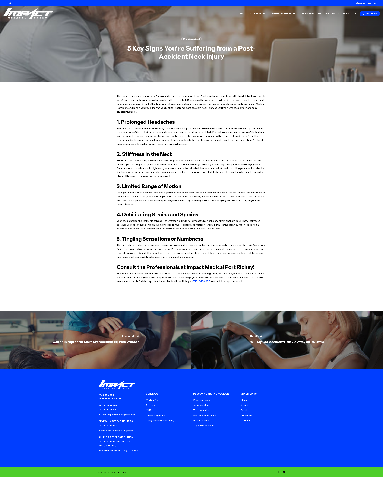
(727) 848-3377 (201, 281)
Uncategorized (191, 39)
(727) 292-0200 (107, 425)
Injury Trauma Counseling (160, 420)
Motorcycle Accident (205, 415)
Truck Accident (201, 410)
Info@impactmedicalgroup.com (115, 430)
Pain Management (156, 415)
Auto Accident (201, 405)
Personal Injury (201, 400)
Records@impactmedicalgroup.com (118, 450)
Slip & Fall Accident (204, 425)
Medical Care (153, 400)
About (244, 405)
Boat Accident (201, 420)
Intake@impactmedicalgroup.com (116, 414)
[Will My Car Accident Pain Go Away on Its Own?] (287, 340)
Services (245, 410)
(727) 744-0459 (107, 409)
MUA (148, 410)
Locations (246, 415)
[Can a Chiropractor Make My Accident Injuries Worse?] (96, 340)
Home (244, 400)
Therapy (150, 405)
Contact (245, 420)
